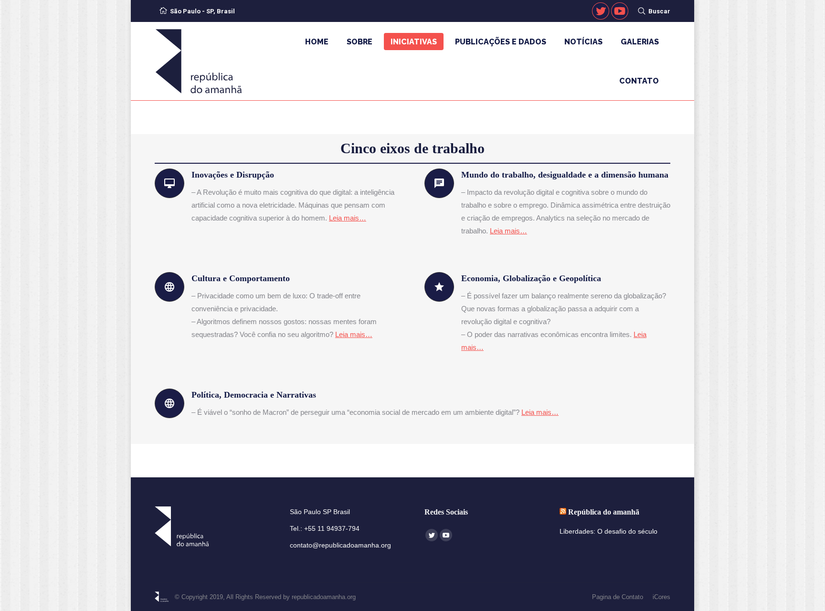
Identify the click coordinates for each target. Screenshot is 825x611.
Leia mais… (347, 218)
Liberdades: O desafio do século (608, 531)
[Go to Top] (809, 595)
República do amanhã (603, 512)
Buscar (659, 11)
